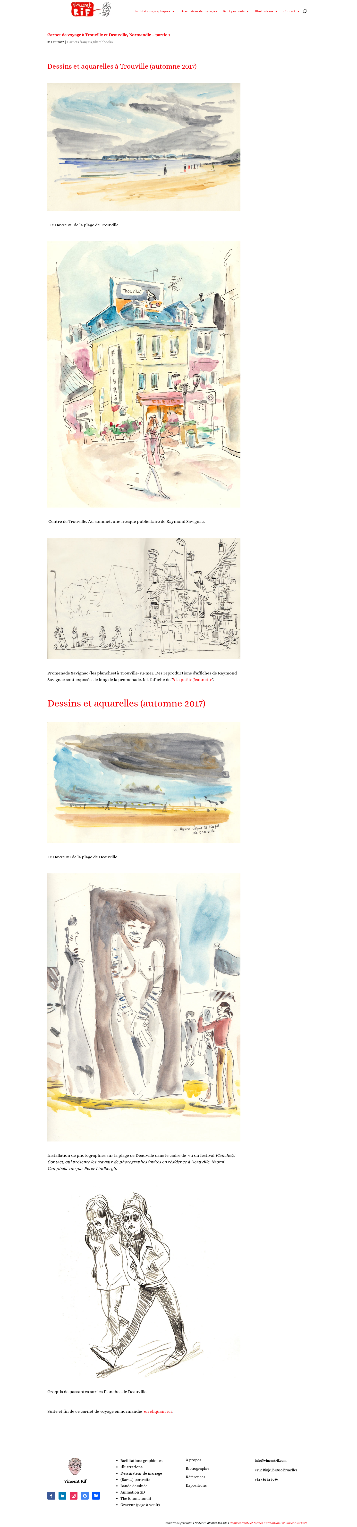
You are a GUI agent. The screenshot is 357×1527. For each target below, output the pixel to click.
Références (195, 1477)
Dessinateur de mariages (198, 11)
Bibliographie (197, 1468)
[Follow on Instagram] (73, 1496)
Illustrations (264, 11)
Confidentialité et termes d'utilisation (255, 1523)
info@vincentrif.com (271, 1460)
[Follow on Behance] (96, 1496)
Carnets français (79, 42)
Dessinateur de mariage (141, 1473)
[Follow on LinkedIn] (62, 1496)
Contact (289, 11)
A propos (193, 1460)
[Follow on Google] (85, 1496)
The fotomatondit (135, 1498)
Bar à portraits (234, 11)
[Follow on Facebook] (51, 1496)
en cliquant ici (157, 1411)
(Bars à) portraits (135, 1479)
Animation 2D (132, 1492)
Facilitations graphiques (152, 11)
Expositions (196, 1485)
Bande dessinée (133, 1486)
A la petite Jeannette (192, 679)
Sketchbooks (103, 42)
